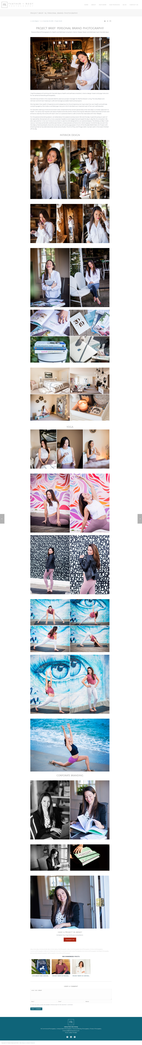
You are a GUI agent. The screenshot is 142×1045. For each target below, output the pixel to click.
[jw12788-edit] (50, 277)
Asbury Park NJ (51, 949)
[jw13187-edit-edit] (50, 169)
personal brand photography (63, 953)
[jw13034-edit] (43, 223)
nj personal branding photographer (38, 953)
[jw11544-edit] (96, 449)
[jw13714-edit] (89, 684)
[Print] (104, 21)
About (93, 4)
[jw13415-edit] (89, 503)
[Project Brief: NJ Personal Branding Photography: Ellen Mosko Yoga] (61, 966)
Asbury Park (33, 949)
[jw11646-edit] (43, 449)
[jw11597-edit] (70, 449)
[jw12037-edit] (50, 809)
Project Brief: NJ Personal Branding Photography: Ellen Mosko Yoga (61, 975)
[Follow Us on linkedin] (71, 1037)
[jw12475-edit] (50, 857)
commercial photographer (96, 949)
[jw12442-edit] (89, 809)
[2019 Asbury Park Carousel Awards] (41, 966)
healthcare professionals (49, 951)
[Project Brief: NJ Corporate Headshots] (81, 966)
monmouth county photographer (74, 951)
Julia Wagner (35, 21)
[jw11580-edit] (50, 407)
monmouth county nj (60, 951)
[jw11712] (89, 349)
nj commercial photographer (89, 951)
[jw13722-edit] (50, 612)
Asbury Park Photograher (61, 949)
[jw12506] (50, 349)
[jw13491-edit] (50, 564)
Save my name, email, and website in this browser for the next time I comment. (52, 1004)
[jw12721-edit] (50, 323)
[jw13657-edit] (50, 684)
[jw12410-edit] (69, 902)
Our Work (102, 4)
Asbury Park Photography (73, 949)
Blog (125, 4)
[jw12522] (89, 323)
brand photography (84, 949)
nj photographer (52, 953)
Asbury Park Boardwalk (41, 949)
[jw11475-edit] (89, 381)
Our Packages (114, 4)
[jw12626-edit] (89, 277)
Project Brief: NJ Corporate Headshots (81, 975)
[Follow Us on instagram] (75, 1037)
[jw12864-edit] (89, 169)
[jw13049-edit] (70, 223)
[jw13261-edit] (50, 503)
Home (86, 4)
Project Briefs (58, 21)
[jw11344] (89, 407)
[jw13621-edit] (50, 639)
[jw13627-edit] (89, 612)
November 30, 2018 (48, 21)
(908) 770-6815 (73, 1032)
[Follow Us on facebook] (67, 1037)
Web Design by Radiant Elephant (27, 1042)
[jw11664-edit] (50, 381)
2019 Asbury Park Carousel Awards (41, 975)
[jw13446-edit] (89, 564)
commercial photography (36, 951)
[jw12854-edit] (96, 223)
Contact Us (134, 4)
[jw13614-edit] (89, 639)
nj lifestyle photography (103, 951)
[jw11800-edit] (89, 857)
